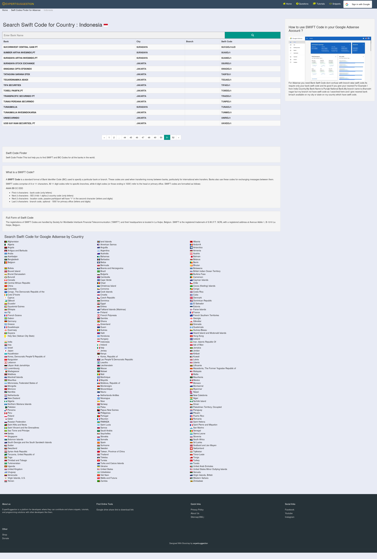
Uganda (11, 466)
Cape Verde (105, 279)
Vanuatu (197, 472)
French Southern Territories (206, 315)
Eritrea (103, 306)
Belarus (196, 259)
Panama (11, 409)
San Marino (198, 427)
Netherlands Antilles (109, 395)
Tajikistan (197, 451)
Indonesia (90, 24)
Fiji (9, 312)
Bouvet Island (14, 271)
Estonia (196, 306)
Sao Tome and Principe (18, 430)
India (10, 341)
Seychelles (105, 433)
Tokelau (104, 457)
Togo (10, 457)
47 (143, 137)
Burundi (11, 276)
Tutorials (320, 3)
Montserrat (198, 385)
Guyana (11, 332)
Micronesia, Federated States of (23, 382)
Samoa (103, 427)
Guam (103, 327)
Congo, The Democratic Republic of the (26, 291)
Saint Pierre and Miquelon (205, 424)
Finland (103, 312)
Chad (102, 282)
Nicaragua (105, 398)
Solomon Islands (15, 439)
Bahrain (196, 256)
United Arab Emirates (203, 466)
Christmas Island (108, 285)
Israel (10, 347)
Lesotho (104, 362)
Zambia (104, 480)
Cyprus (11, 297)
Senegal (197, 430)
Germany (12, 321)
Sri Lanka (197, 442)
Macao (103, 368)
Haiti (102, 332)
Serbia (11, 433)
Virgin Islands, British (203, 474)
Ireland (103, 344)
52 (173, 137)
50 (161, 137)
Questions (303, 3)
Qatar (10, 418)
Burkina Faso (199, 274)
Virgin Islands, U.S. (16, 477)
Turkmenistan (14, 463)
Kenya (103, 353)
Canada (11, 279)
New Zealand (14, 398)
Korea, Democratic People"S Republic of (26, 356)
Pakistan (12, 406)
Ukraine (104, 466)
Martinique (105, 377)
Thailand (104, 454)
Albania (196, 241)
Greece (11, 324)
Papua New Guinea (109, 409)
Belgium (11, 262)
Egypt (103, 303)
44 (125, 137)
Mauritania (198, 377)
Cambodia (105, 276)
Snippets (336, 3)
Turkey (196, 460)
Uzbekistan (105, 472)
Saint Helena (199, 421)
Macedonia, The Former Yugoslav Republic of (214, 368)
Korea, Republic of (109, 356)
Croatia (103, 294)
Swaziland (12, 448)
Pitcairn (196, 412)
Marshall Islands (15, 377)
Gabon (11, 318)
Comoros (104, 288)
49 (155, 137)
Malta (195, 374)
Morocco (12, 388)
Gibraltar (197, 321)
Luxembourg (13, 368)
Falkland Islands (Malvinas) (113, 309)
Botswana (197, 268)
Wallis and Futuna (108, 477)
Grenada (197, 324)
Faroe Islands (199, 309)
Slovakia (104, 436)
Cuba (195, 294)
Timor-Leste (198, 454)
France (196, 312)
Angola (11, 247)
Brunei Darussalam (16, 274)
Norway (104, 404)
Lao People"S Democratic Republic (116, 359)
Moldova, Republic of (110, 382)
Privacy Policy (197, 509)
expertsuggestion (200, 543)
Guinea (103, 329)
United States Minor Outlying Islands (210, 469)
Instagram (289, 516)
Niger (195, 398)
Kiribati (196, 353)
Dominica (104, 300)
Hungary (104, 338)
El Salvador (198, 303)
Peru (10, 412)
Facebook (289, 509)
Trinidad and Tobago (17, 460)
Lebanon (12, 362)
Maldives (12, 374)
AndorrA (197, 244)
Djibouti (11, 300)
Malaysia (197, 371)
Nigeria (11, 401)
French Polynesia (108, 315)
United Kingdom (15, 469)
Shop (4, 534)
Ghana (103, 321)
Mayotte (104, 380)
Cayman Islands (200, 279)
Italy (102, 347)
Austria (196, 253)
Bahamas (104, 256)
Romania (197, 418)
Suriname (104, 445)
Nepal (196, 391)
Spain (103, 442)
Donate (5, 538)
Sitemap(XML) (197, 516)
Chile (195, 282)
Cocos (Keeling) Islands (204, 285)
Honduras (105, 335)
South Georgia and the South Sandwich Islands (30, 442)
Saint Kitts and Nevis (17, 424)
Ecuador (11, 303)
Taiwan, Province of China (112, 451)
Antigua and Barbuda (17, 250)
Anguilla (104, 247)
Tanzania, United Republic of (21, 454)
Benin (196, 262)
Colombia (12, 288)
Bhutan (196, 265)
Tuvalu (196, 463)
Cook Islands (106, 291)
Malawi (103, 371)
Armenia (197, 250)
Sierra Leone (199, 433)
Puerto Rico (198, 415)
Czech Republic (107, 297)
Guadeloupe (13, 327)
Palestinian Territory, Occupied (207, 406)
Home (289, 3)
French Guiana (15, 315)
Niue (102, 401)
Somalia (104, 439)
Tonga (196, 457)
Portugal (104, 415)
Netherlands (13, 395)
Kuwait (196, 356)
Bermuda (104, 265)
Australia (104, 253)
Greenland (105, 324)
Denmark (197, 297)
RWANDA (104, 421)
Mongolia (12, 385)
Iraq (9, 344)
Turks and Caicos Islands (112, 463)
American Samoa (108, 244)
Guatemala (198, 327)
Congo (196, 288)
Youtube (289, 513)
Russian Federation (17, 421)
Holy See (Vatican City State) (21, 335)
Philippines (105, 412)
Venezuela (12, 474)
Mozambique (106, 388)
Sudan (11, 445)
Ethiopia (11, 309)
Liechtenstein (106, 365)
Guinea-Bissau (200, 329)
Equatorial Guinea (16, 306)
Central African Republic (19, 282)
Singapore (12, 436)
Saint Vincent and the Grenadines (23, 427)
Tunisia (103, 460)
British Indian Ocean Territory (206, 271)
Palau (103, 406)
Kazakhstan (13, 353)
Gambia (104, 318)
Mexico (196, 380)
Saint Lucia (105, 424)
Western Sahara (200, 477)
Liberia (196, 362)
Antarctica (197, 247)
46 (137, 137)
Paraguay (197, 409)
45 (131, 137)
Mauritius (12, 380)
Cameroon (198, 276)
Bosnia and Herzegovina (111, 268)
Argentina (104, 250)
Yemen (11, 480)
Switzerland (198, 448)
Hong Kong (198, 335)
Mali (102, 374)
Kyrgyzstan (13, 359)
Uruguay (12, 472)
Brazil (103, 271)
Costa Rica (198, 291)
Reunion (104, 418)
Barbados (104, 259)
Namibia (11, 391)
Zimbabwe (198, 480)
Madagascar (13, 371)
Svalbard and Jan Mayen (204, 445)
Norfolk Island (199, 401)
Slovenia (197, 436)
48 (149, 137)
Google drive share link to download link (115, 509)
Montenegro (106, 385)
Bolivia (11, 268)
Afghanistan (13, 241)
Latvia (196, 359)
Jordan (196, 350)
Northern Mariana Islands (19, 404)
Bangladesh (13, 259)
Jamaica (197, 347)
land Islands (106, 241)
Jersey (103, 350)
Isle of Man (198, 344)
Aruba (10, 253)
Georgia (197, 318)
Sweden (104, 448)
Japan (10, 350)
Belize (103, 262)
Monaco (197, 382)
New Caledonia (200, 395)
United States (106, 469)
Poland (11, 415)
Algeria (11, 244)
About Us (195, 513)
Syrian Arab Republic (17, 451)
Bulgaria (104, 274)
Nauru (103, 391)
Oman (196, 404)
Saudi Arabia (106, 430)
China (10, 285)
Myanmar (197, 388)
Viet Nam (104, 474)
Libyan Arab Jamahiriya (19, 365)
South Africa (199, 439)
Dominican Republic (202, 300)
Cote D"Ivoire (14, 294)
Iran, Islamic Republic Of (204, 341)
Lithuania (197, 365)
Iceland (196, 338)
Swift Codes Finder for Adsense (25, 10)
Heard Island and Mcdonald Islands (209, 332)
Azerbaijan (13, 256)
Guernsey (12, 329)
